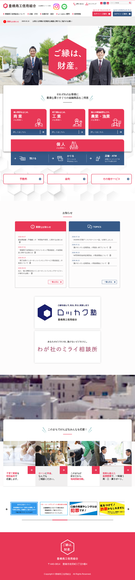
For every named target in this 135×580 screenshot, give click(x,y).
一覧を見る (54, 282)
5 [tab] (90, 520)
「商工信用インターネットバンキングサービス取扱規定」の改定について (40, 260)
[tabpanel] (24, 508)
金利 (67, 178)
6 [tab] (105, 520)
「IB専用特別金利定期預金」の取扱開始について (90, 254)
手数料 (23, 178)
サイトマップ (92, 4)
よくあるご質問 (64, 14)
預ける (32, 158)
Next (128, 509)
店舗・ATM (33, 14)
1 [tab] (29, 520)
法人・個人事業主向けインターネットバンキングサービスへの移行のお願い (40, 270)
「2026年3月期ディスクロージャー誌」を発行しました (92, 238)
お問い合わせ (79, 4)
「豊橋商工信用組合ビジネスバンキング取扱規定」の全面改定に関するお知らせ (40, 249)
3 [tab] (59, 520)
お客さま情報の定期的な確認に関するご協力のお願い (47, 21)
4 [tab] (75, 520)
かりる (72, 158)
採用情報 (77, 14)
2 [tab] (44, 520)
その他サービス (111, 178)
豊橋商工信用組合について (15, 14)
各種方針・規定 (48, 14)
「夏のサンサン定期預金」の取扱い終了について (90, 246)
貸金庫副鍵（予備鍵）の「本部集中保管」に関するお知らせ (40, 238)
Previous (6, 509)
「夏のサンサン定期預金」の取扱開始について (89, 262)
